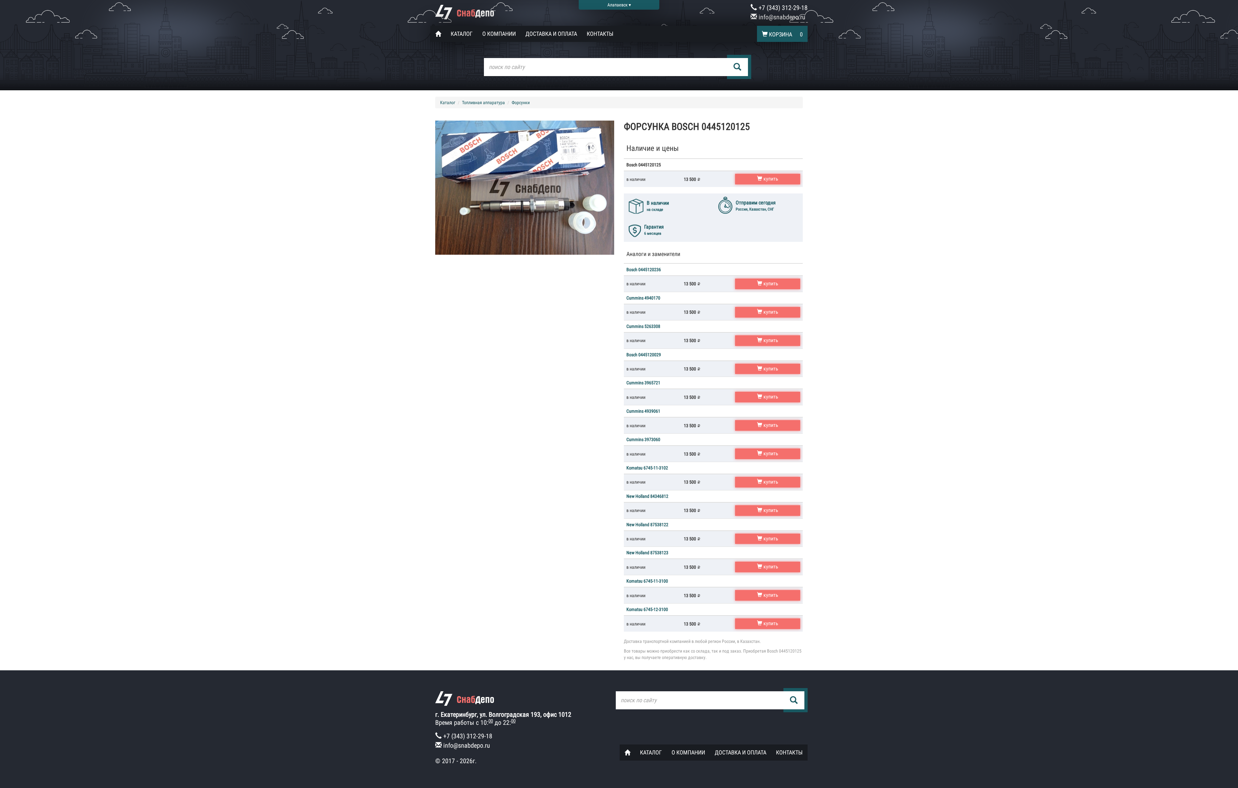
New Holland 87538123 (647, 552)
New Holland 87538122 (647, 524)
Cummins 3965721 (643, 382)
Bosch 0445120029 (643, 354)
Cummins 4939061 (643, 411)
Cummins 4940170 (643, 297)
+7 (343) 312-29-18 (782, 8)
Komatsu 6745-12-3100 (647, 609)
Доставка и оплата (551, 33)
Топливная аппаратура (483, 102)
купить (770, 179)
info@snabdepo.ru (781, 17)
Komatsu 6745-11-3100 (647, 581)
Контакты (600, 33)
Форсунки (521, 102)
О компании (499, 33)
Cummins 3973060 (643, 439)
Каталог (462, 33)
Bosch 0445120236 (643, 269)
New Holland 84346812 (647, 496)
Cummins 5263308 (643, 326)
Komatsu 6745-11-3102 (647, 467)
